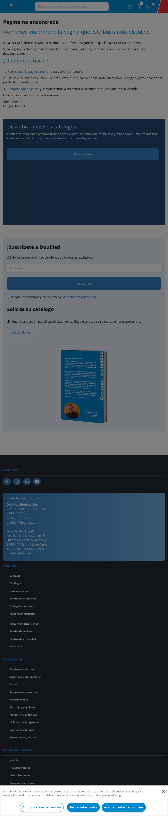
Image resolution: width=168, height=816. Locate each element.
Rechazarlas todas (83, 807)
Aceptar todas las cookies (124, 807)
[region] (84, 800)
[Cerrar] (163, 791)
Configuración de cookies (41, 807)
